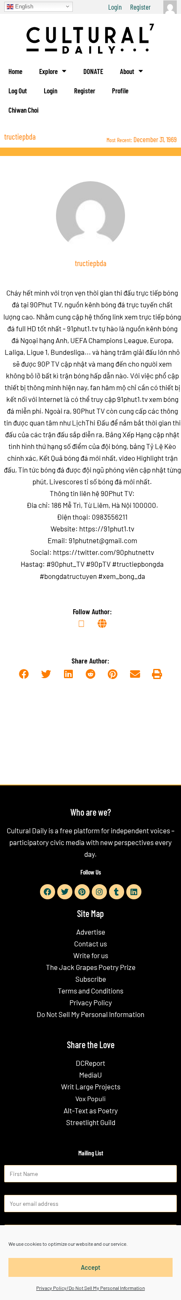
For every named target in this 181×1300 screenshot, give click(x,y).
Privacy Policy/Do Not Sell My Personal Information (90, 1288)
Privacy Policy (90, 1002)
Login (115, 7)
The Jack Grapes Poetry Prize (91, 967)
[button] (24, 675)
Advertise (90, 931)
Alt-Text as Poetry (91, 1110)
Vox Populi (90, 1098)
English (23, 6)
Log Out (17, 90)
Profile (120, 90)
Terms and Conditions (90, 990)
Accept (91, 1267)
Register (140, 7)
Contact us (90, 943)
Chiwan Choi (23, 110)
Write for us (90, 955)
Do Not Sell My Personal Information (90, 1014)
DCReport (90, 1063)
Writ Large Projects (90, 1086)
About (127, 71)
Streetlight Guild (90, 1122)
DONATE (93, 71)
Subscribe (90, 979)
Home (15, 71)
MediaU (90, 1074)
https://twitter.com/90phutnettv (103, 552)
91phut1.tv (132, 399)
